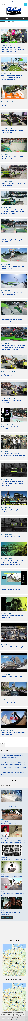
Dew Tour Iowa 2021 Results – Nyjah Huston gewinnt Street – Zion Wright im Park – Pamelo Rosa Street (12, 49)
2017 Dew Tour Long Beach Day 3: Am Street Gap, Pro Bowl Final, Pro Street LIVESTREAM (13, 483)
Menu (6, 18)
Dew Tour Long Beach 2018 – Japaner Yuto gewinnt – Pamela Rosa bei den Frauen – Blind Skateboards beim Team (13, 347)
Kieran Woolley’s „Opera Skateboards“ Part (11, 770)
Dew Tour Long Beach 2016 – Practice (12, 676)
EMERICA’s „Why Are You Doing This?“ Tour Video (13, 767)
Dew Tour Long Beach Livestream (10, 536)
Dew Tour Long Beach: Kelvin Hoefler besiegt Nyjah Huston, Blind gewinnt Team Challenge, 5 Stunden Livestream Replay (13, 455)
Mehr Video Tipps (7, 917)
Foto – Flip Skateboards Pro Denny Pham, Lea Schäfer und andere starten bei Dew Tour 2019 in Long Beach (12, 211)
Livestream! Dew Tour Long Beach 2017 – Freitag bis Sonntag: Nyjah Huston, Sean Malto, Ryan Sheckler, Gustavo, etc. (12, 562)
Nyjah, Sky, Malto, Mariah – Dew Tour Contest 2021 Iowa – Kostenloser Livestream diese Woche (11, 77)
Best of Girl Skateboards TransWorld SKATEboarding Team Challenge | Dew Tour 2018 (13, 240)
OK (17, 1019)
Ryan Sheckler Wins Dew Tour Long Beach (14, 647)
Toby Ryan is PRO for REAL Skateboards (11, 760)
